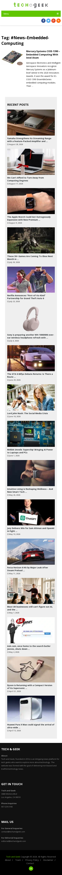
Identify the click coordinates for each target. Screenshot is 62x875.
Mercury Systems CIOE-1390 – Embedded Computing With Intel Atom (43, 54)
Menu (6, 13)
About (8, 859)
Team (18, 859)
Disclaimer (48, 859)
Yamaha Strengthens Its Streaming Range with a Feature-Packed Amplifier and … (29, 140)
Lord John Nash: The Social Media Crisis (27, 413)
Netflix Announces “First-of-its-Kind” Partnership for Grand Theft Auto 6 (26, 297)
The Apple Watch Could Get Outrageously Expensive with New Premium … (29, 218)
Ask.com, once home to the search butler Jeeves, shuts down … (28, 647)
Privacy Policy (32, 859)
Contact (30, 863)
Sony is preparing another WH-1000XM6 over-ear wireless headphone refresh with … (30, 336)
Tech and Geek (13, 856)
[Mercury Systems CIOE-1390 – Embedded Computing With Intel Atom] (12, 57)
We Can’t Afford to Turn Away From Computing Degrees (25, 179)
